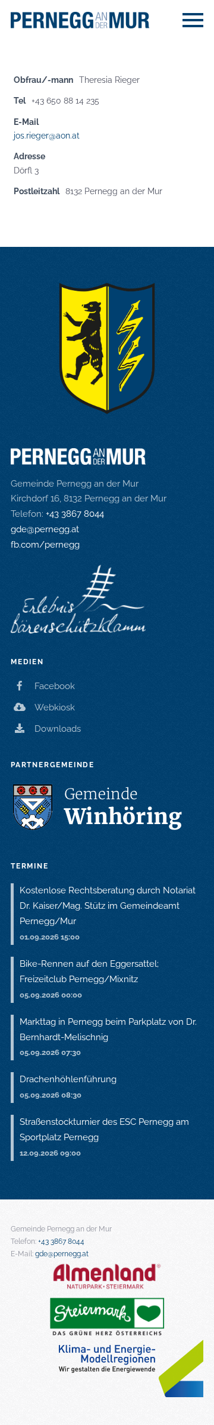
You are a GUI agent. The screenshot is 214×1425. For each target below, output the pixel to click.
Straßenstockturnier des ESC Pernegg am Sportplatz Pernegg (104, 1130)
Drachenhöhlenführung (68, 1079)
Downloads (57, 728)
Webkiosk (54, 707)
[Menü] (192, 16)
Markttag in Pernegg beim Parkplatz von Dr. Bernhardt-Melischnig (108, 1030)
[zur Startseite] (107, 20)
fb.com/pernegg (45, 544)
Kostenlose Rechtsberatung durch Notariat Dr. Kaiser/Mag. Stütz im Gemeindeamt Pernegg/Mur (108, 906)
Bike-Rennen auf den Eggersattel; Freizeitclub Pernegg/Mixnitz (89, 971)
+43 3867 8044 (75, 514)
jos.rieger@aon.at (47, 135)
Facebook (54, 686)
